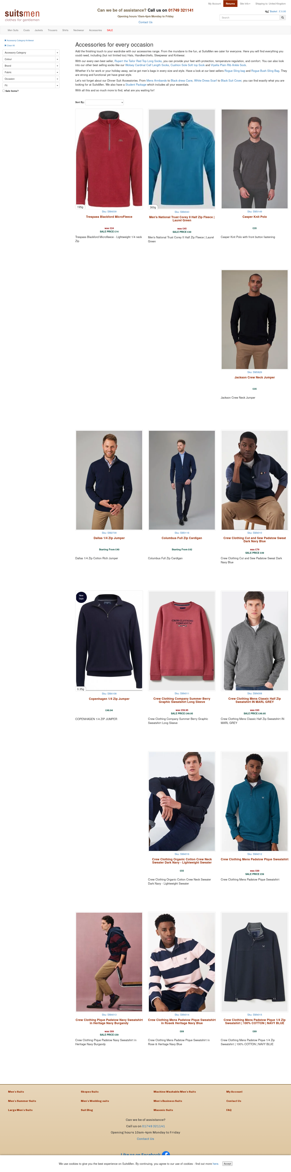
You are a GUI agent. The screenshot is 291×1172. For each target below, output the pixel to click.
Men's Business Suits (168, 1101)
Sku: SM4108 (109, 693)
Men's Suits (16, 1091)
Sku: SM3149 (254, 211)
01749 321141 (153, 1126)
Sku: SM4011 (182, 693)
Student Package (135, 84)
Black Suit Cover (231, 80)
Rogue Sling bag (234, 71)
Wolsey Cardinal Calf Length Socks (147, 65)
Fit (6, 85)
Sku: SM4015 (254, 1014)
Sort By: (80, 102)
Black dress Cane (181, 80)
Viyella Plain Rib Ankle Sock (228, 65)
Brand (8, 65)
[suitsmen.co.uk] (38, 15)
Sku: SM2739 (109, 532)
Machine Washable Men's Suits (175, 1091)
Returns (230, 3)
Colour (8, 59)
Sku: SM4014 (182, 1014)
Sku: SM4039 (109, 211)
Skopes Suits (90, 1091)
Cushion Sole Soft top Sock (188, 65)
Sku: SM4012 (254, 854)
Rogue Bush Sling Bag (265, 71)
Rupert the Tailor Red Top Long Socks (138, 61)
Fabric (8, 72)
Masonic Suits (163, 1110)
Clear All (10, 45)
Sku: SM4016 (182, 854)
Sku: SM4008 (254, 693)
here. (216, 1164)
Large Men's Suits (20, 1110)
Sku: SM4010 (254, 532)
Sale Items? (12, 91)
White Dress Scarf (205, 80)
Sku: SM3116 (182, 532)
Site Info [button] (244, 3)
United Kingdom (270, 3)
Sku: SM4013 (109, 1014)
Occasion (10, 78)
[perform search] (282, 17)
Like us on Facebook (141, 1154)
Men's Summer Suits (22, 1101)
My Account (214, 3)
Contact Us (145, 22)
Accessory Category (15, 52)
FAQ (229, 1110)
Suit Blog (87, 1110)
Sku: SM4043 (182, 211)
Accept (227, 1163)
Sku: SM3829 (254, 372)
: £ (278, 11)
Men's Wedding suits (95, 1101)
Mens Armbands (157, 80)
